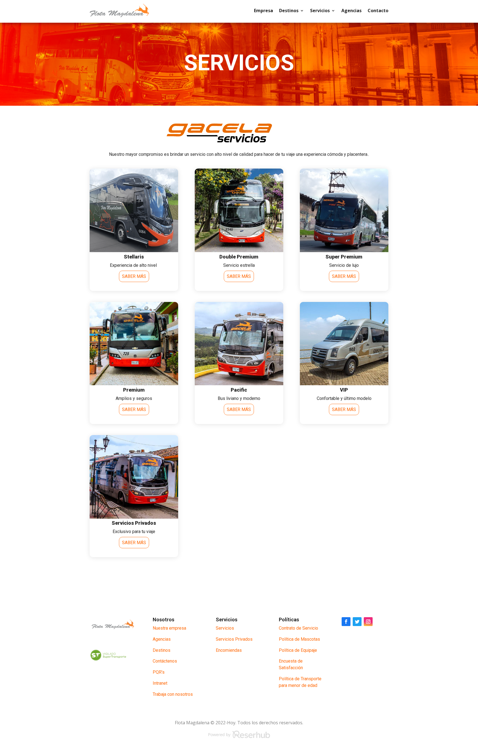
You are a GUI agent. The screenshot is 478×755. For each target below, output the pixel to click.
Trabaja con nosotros (173, 694)
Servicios (320, 10)
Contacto (378, 10)
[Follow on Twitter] (357, 621)
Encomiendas (229, 650)
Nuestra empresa (169, 628)
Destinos (288, 10)
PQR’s (159, 672)
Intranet (160, 683)
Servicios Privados (234, 639)
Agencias (351, 10)
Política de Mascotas (299, 639)
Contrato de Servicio (298, 628)
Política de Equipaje (298, 650)
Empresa (263, 10)
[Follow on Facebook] (346, 621)
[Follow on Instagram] (368, 621)
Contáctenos (165, 661)
